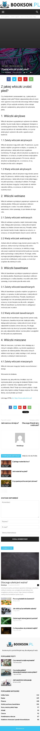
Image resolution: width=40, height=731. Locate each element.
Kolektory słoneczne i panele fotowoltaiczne (15, 719)
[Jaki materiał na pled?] (6, 473)
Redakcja (8, 72)
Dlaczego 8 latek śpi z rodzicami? (30, 424)
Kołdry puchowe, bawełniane (10, 704)
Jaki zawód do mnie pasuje (22, 680)
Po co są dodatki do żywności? (23, 599)
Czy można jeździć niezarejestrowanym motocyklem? (25, 671)
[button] (37, 12)
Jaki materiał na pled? (19, 471)
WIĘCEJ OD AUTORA (29, 456)
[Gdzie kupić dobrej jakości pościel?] (6, 620)
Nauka (3, 698)
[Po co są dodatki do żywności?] (6, 601)
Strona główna (5, 16)
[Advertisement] (20, 33)
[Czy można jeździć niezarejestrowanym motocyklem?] (6, 672)
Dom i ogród (5, 66)
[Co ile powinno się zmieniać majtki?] (6, 630)
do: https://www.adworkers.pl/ (22, 398)
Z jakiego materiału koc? (21, 461)
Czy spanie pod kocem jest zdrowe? (24, 481)
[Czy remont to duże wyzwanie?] (6, 662)
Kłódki (3, 710)
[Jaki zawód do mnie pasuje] (6, 682)
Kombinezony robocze (8, 716)
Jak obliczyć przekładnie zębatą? (24, 608)
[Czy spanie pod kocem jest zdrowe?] (6, 483)
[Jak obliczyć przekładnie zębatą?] (6, 611)
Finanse (3, 701)
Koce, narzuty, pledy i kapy (16, 66)
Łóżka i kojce (5, 695)
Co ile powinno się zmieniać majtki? (25, 628)
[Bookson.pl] (20, 4)
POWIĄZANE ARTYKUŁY (11, 456)
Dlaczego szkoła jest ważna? (14, 582)
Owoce (3, 713)
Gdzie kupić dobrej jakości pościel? (25, 618)
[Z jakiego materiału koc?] (6, 463)
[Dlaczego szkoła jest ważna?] (20, 566)
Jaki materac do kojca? (10, 423)
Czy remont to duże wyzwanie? (24, 660)
